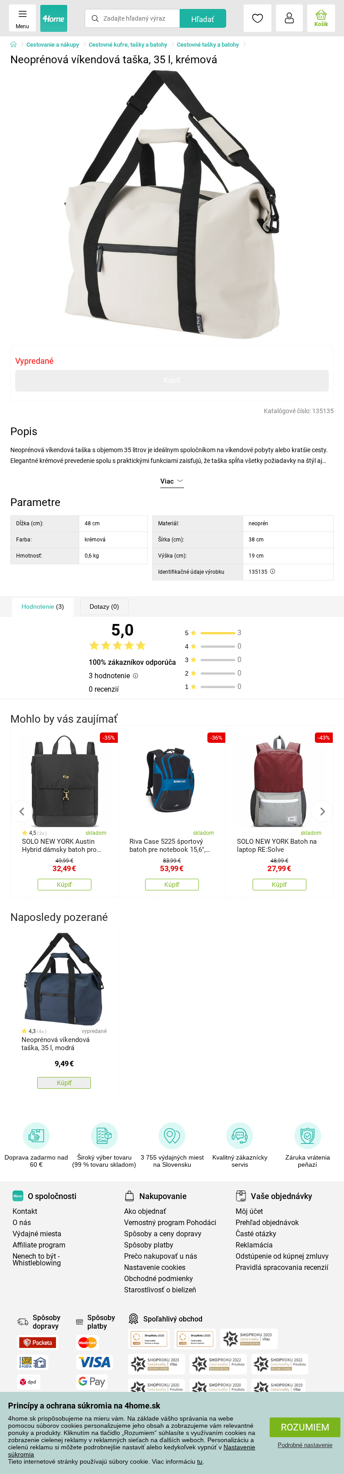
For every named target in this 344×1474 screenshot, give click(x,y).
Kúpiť (172, 380)
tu (199, 1461)
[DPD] (28, 1382)
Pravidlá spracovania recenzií (282, 1267)
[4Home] (16, 45)
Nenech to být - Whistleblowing (37, 1259)
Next (322, 811)
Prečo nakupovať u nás (160, 1256)
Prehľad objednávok (267, 1222)
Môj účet (249, 1211)
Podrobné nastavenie (305, 1445)
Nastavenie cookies (154, 1267)
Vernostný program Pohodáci (170, 1222)
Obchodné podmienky (158, 1278)
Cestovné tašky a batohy (208, 44)
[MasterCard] (87, 1342)
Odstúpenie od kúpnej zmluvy (282, 1256)
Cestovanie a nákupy (52, 44)
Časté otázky (256, 1233)
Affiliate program (39, 1245)
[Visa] (94, 1362)
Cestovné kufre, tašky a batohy (128, 44)
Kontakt (25, 1211)
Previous (22, 811)
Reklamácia (254, 1245)
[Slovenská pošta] (32, 1362)
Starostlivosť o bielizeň (160, 1289)
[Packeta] (37, 1342)
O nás (22, 1222)
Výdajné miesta (37, 1233)
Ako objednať (145, 1211)
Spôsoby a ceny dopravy (163, 1233)
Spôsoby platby (148, 1245)
